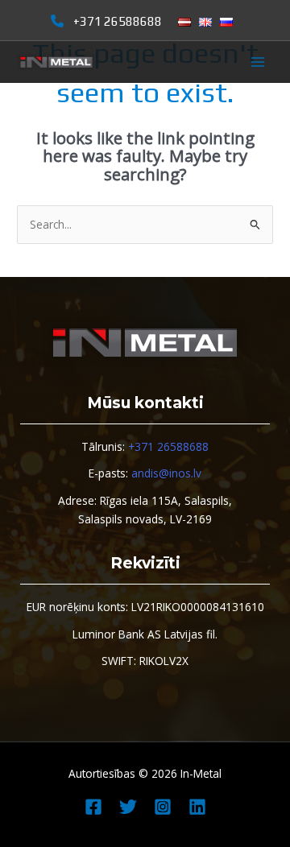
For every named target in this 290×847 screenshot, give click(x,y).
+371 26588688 (117, 20)
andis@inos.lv (166, 473)
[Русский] (226, 22)
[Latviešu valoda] (184, 22)
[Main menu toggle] (258, 62)
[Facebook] (93, 807)
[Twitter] (128, 807)
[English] (205, 22)
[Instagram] (163, 807)
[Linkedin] (197, 807)
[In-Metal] (56, 62)
